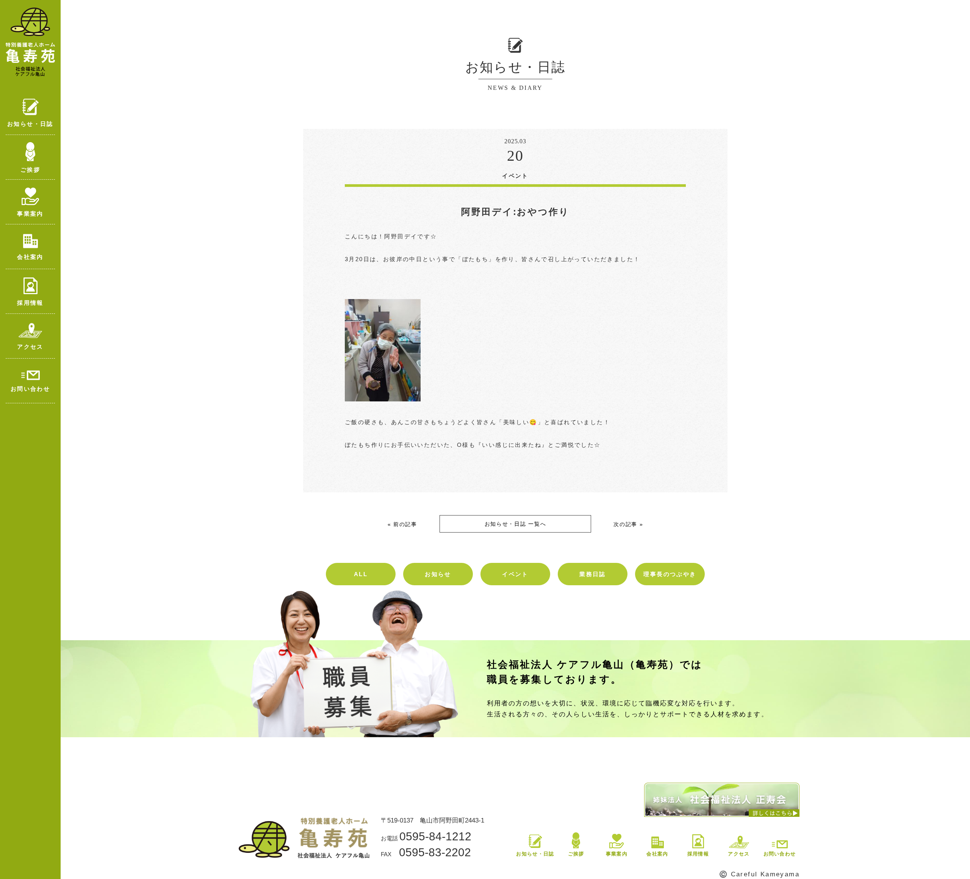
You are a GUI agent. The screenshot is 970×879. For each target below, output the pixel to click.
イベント (515, 574)
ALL (361, 574)
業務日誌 (592, 574)
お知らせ (438, 574)
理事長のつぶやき (669, 574)
